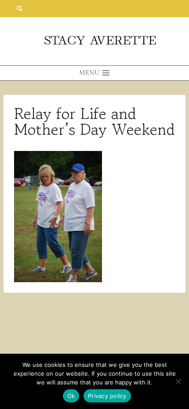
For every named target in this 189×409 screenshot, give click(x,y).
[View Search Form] (19, 8)
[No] (178, 381)
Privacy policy (107, 395)
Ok (71, 395)
